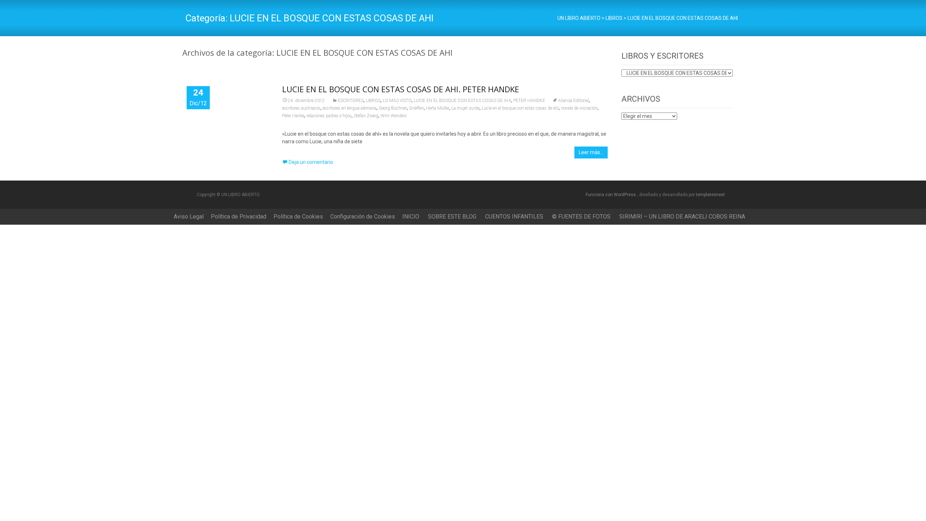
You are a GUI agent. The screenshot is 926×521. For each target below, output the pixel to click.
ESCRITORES (351, 100)
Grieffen (416, 108)
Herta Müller (437, 108)
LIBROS (373, 100)
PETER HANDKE (529, 100)
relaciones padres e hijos (329, 115)
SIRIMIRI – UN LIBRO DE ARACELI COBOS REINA (682, 216)
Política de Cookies (298, 216)
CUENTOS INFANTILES (514, 216)
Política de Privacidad (238, 216)
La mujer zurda (465, 108)
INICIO (410, 216)
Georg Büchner (393, 108)
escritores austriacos (301, 108)
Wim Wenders (394, 115)
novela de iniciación (579, 108)
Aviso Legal (189, 216)
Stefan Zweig (366, 115)
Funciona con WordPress (611, 194)
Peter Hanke (293, 115)
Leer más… (591, 152)
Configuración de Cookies (362, 216)
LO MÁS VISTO (397, 100)
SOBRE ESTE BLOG (452, 216)
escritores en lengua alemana (350, 108)
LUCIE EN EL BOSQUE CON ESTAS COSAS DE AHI (462, 100)
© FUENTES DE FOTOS (581, 216)
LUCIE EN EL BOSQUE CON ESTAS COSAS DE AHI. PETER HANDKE (400, 89)
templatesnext (710, 194)
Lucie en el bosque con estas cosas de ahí (520, 108)
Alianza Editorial (573, 100)
